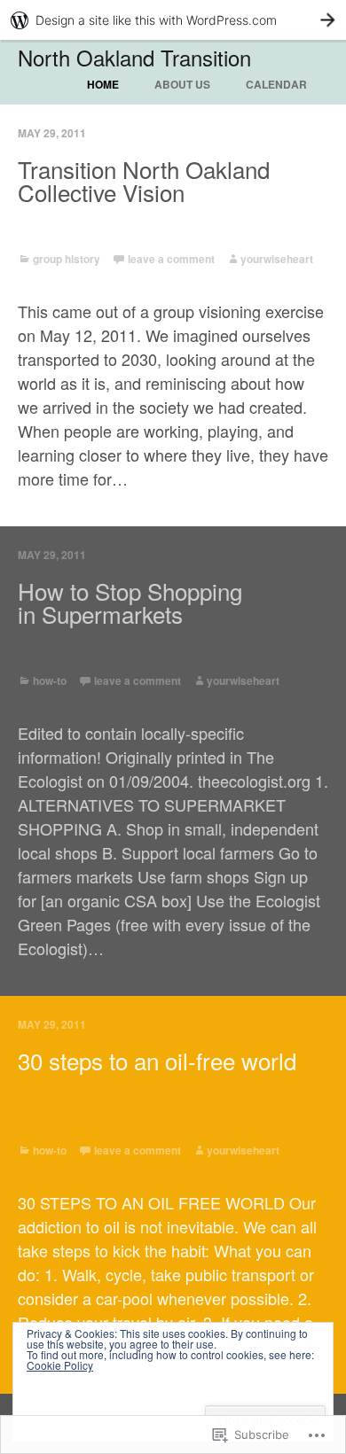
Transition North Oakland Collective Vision (144, 181)
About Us (182, 84)
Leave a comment (171, 259)
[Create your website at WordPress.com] (173, 20)
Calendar (276, 84)
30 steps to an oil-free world (157, 1060)
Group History (66, 259)
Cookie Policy (60, 1364)
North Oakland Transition (134, 57)
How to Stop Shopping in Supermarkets (130, 602)
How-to (50, 680)
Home (103, 84)
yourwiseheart (276, 259)
